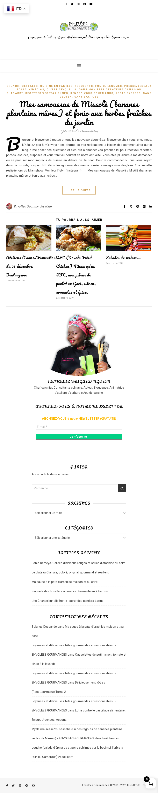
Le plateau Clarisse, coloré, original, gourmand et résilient (70, 572)
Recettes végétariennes (46, 93)
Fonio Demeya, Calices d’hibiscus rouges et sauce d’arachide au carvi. (79, 563)
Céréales (30, 86)
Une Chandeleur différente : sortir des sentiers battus (67, 601)
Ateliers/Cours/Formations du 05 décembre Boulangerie (31, 266)
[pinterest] (27, 785)
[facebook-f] (7, 785)
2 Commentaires (88, 131)
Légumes (114, 86)
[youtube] (33, 785)
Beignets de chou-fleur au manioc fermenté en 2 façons (70, 591)
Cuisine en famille (56, 86)
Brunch (13, 86)
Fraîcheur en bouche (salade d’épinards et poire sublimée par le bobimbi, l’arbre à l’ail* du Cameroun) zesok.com (77, 748)
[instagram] (20, 785)
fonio (100, 86)
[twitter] (13, 785)
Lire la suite (79, 190)
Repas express (128, 93)
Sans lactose (86, 96)
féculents (84, 86)
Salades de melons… (123, 257)
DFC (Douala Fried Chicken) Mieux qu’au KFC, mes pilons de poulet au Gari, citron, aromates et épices (76, 274)
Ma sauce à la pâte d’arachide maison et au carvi (65, 582)
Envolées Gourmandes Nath (33, 206)
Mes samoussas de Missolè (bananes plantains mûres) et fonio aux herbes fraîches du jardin (79, 112)
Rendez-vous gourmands (91, 93)
